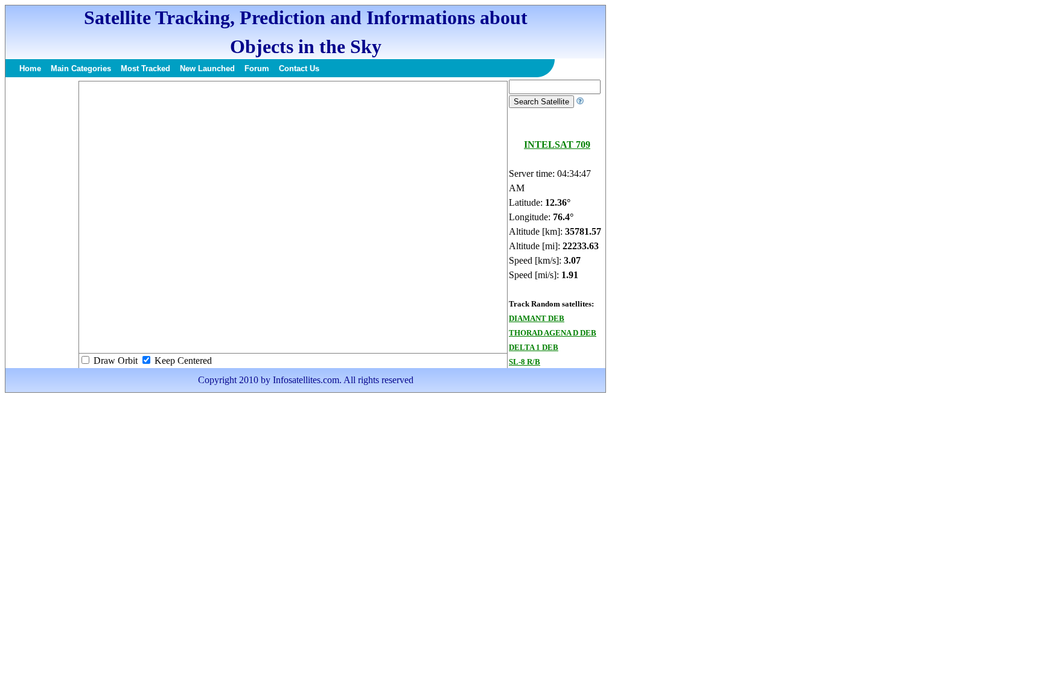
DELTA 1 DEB (533, 347)
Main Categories (81, 68)
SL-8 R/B (524, 361)
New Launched (207, 68)
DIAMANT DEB (536, 318)
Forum (256, 68)
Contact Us (299, 68)
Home (30, 68)
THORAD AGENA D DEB (552, 332)
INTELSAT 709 (557, 144)
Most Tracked (145, 68)
